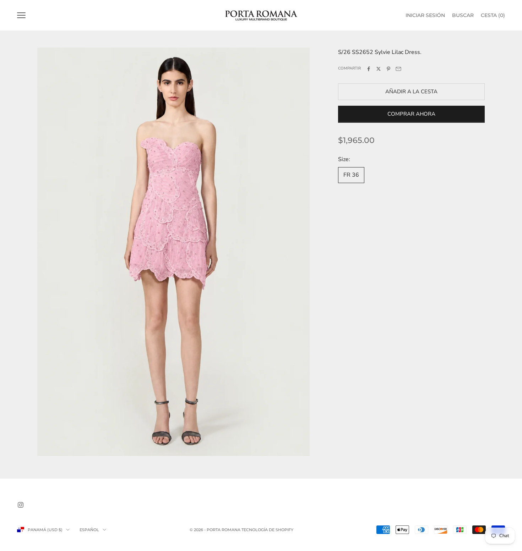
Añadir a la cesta (411, 91)
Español (89, 529)
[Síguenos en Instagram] (20, 504)
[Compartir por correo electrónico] (398, 69)
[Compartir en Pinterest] (388, 69)
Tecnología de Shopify (267, 529)
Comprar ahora (411, 114)
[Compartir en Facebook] (368, 69)
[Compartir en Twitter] (378, 69)
